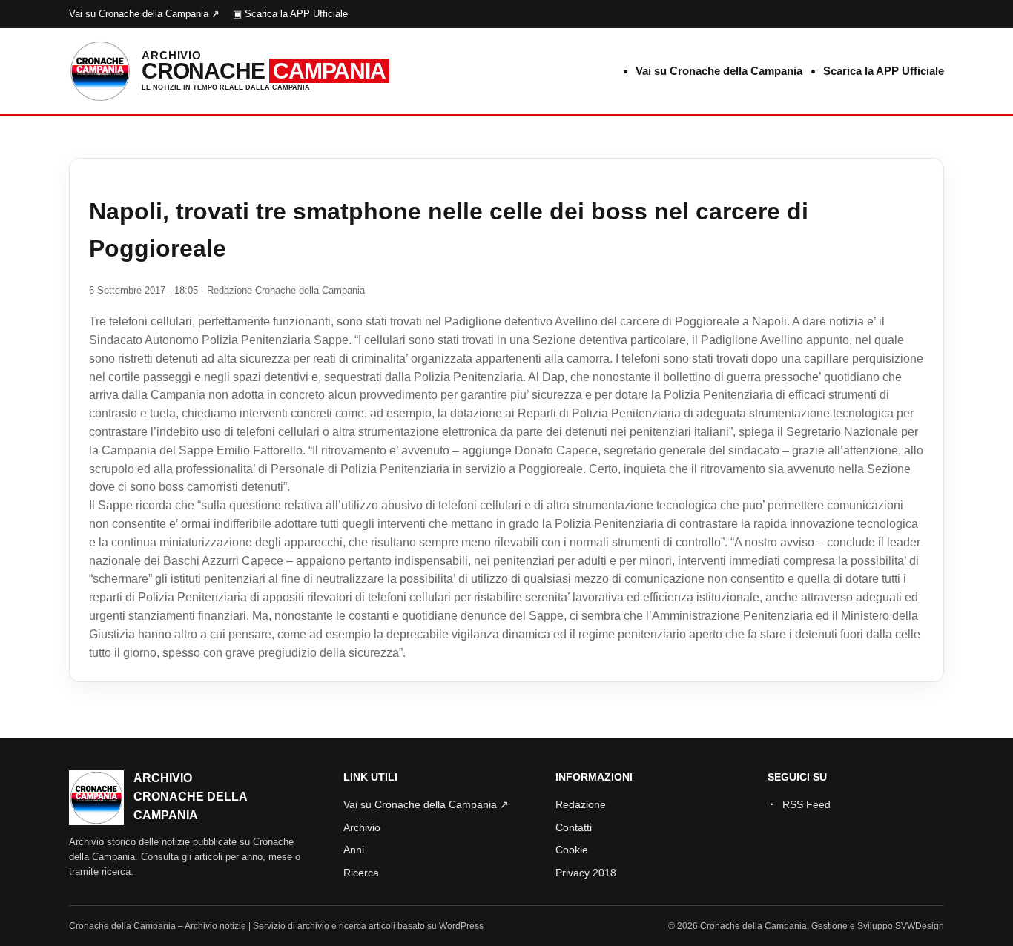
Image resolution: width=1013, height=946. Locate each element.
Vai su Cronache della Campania (719, 70)
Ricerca (361, 873)
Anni (353, 850)
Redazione (580, 804)
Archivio (361, 827)
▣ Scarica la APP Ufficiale (290, 13)
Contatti (573, 827)
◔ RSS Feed (799, 804)
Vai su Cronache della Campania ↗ (144, 13)
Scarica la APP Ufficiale (883, 70)
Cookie (571, 850)
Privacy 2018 (585, 873)
